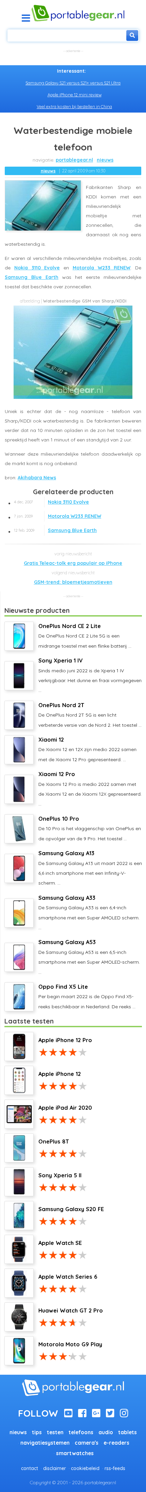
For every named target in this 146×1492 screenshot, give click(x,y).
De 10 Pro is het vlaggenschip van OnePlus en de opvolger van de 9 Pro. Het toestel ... (89, 828)
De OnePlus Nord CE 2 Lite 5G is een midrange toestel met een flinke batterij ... (84, 636)
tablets (127, 1432)
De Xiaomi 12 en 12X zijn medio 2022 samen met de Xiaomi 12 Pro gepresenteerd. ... (87, 749)
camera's (86, 1443)
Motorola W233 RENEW (102, 268)
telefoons (81, 1432)
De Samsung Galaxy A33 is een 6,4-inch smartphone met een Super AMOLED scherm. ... (89, 912)
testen (55, 1432)
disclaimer (54, 1468)
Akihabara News (37, 478)
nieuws (105, 160)
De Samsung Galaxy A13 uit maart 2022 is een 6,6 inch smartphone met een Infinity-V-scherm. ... (90, 868)
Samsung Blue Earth (31, 277)
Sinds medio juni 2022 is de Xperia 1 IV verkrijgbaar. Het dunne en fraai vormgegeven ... (90, 675)
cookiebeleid (85, 1468)
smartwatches (75, 1453)
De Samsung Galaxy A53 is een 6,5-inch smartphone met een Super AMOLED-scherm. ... (89, 957)
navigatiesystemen (45, 1443)
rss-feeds (115, 1468)
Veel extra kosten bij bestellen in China (74, 106)
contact (29, 1468)
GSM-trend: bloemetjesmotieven (73, 582)
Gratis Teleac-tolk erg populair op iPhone (73, 563)
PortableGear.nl (74, 160)
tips (37, 1432)
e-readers (116, 1443)
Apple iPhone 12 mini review (75, 94)
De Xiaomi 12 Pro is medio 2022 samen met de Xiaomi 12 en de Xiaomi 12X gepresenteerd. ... (90, 789)
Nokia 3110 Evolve (37, 268)
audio (105, 1432)
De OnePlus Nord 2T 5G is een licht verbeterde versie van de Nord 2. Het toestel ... (90, 715)
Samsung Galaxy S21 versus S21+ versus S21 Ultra (73, 83)
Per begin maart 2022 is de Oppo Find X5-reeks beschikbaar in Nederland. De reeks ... (86, 996)
